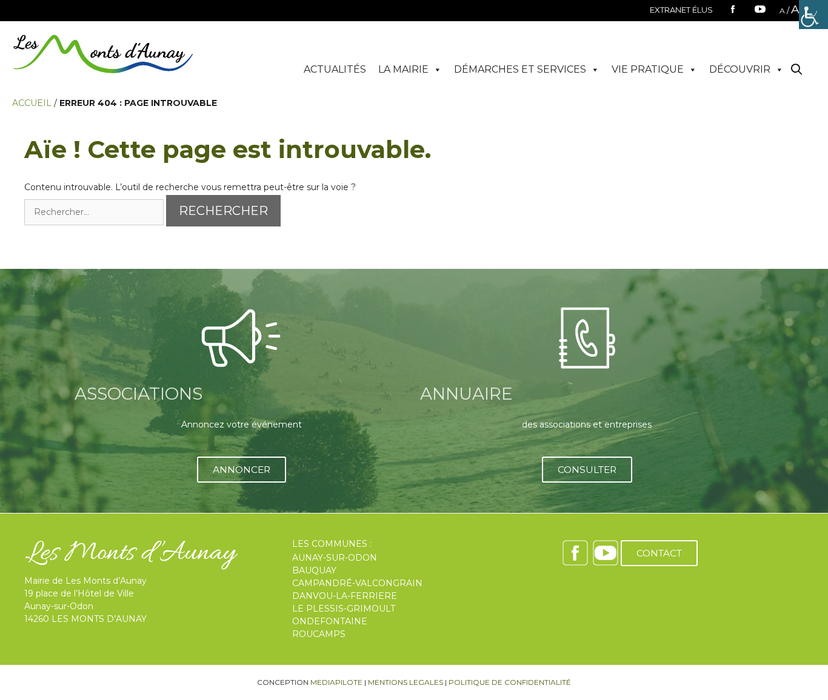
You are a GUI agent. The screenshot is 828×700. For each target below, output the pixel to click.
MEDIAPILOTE (336, 682)
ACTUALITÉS (335, 69)
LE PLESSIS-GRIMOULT (343, 608)
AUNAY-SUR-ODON (334, 557)
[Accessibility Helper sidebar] (813, 14)
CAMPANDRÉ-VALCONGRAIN (357, 583)
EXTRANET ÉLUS (681, 10)
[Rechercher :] (95, 211)
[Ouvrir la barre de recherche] (797, 70)
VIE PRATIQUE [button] (648, 69)
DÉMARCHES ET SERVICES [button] (520, 69)
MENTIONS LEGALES (405, 682)
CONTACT (659, 553)
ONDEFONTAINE (329, 621)
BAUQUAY (314, 570)
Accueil (32, 102)
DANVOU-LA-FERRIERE (344, 595)
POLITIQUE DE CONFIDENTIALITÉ (510, 682)
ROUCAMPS (319, 634)
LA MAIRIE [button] (403, 69)
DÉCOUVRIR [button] (739, 69)
